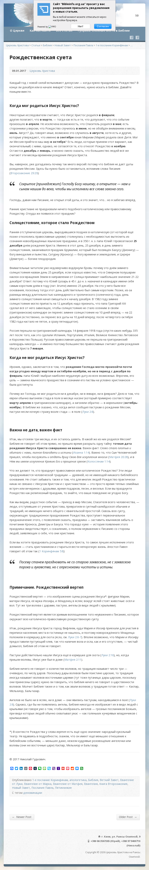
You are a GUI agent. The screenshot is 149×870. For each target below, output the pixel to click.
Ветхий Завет (109, 780)
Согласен (103, 26)
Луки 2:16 (107, 655)
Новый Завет (63, 45)
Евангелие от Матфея (67, 784)
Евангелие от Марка (37, 784)
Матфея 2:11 (72, 659)
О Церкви (17, 30)
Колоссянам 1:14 (98, 461)
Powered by (42, 26)
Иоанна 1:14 (81, 452)
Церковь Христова (17, 45)
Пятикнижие (63, 788)
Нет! (80, 26)
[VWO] (52, 26)
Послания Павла (83, 45)
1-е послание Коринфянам (112, 45)
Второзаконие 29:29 (24, 173)
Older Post (128, 817)
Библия (47, 45)
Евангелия (91, 784)
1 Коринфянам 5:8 (51, 551)
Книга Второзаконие (113, 784)
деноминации (32, 793)
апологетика (78, 780)
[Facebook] (131, 37)
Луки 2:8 (87, 412)
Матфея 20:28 (118, 457)
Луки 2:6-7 (74, 637)
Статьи (35, 45)
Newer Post (21, 817)
